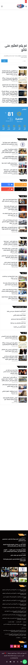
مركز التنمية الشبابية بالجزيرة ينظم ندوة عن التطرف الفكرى (9, 385)
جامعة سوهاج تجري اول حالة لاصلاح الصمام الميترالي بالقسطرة (9, 256)
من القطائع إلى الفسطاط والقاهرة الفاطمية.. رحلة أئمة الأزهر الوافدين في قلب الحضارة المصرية (9, 72)
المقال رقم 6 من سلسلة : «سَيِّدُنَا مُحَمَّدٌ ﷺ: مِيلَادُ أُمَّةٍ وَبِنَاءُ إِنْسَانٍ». (9, 79)
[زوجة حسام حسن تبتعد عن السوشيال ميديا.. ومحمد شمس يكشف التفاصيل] (23, 372)
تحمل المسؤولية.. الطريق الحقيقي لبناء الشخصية (9, 392)
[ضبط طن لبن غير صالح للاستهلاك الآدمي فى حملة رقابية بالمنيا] (14, 580)
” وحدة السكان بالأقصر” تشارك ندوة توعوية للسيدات (9, 164)
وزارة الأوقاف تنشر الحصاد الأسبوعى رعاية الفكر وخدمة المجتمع (9, 337)
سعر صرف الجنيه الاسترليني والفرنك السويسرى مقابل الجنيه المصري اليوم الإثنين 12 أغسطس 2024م (14, 631)
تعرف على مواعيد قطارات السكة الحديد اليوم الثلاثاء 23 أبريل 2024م (14, 625)
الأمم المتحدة (18, 621)
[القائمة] (2, 7)
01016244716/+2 (14, 658)
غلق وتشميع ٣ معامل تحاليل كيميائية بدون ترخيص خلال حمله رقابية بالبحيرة (10, 264)
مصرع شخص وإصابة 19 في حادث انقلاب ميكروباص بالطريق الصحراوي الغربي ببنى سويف (9, 221)
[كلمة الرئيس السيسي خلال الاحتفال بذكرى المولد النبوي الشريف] (23, 351)
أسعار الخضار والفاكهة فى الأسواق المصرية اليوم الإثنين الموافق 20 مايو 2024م (14, 594)
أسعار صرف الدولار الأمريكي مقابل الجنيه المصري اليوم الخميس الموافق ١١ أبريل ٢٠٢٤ (14, 615)
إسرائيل (24, 621)
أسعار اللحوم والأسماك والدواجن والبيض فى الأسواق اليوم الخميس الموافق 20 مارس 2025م (15, 612)
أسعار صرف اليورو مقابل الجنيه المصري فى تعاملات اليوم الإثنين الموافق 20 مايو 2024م (14, 619)
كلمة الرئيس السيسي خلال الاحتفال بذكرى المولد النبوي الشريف (9, 350)
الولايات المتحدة (11, 621)
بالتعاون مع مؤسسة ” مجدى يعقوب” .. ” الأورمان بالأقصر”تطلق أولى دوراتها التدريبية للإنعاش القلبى (9, 150)
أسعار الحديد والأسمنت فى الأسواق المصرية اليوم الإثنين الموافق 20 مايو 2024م (14, 590)
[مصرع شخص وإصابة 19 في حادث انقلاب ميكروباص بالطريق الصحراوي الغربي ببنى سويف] (23, 222)
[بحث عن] (26, 7)
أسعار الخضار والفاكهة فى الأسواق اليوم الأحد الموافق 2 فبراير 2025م (14, 597)
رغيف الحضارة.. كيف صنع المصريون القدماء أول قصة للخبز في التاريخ (9, 85)
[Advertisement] (14, 25)
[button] (24, 661)
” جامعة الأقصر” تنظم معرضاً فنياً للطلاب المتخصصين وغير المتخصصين (9, 143)
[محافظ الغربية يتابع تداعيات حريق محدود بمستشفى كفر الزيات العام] (23, 201)
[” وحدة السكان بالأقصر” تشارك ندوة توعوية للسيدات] (23, 165)
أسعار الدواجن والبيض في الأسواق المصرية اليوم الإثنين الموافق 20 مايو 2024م (14, 601)
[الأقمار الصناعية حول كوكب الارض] (5, 569)
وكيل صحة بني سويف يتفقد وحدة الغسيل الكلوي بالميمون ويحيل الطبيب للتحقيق (9, 250)
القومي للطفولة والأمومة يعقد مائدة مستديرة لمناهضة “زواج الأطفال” (10, 399)
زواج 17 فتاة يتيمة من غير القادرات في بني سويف (9, 277)
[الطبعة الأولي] (20, 6)
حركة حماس (23, 627)
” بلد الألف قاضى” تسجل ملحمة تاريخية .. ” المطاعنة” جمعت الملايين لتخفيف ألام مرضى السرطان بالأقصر (9, 379)
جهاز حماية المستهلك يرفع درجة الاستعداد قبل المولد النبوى (10, 284)
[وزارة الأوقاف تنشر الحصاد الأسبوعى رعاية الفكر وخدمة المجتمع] (23, 338)
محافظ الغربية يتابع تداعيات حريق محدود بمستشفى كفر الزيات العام (9, 200)
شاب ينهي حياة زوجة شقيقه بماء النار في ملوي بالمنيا (10, 214)
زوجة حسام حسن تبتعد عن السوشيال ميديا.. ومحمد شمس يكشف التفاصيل (10, 371)
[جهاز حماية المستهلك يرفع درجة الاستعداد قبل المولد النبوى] (23, 285)
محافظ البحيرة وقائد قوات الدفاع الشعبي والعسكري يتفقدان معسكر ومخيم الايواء (9, 291)
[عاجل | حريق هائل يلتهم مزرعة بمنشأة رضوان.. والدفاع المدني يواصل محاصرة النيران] (23, 208)
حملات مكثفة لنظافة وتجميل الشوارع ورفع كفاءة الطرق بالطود (9, 157)
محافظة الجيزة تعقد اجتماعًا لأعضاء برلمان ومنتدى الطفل (9, 298)
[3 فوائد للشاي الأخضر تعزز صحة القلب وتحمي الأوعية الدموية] (23, 580)
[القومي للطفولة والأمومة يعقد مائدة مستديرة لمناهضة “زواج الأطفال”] (23, 400)
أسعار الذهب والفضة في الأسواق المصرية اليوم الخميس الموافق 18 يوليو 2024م (14, 604)
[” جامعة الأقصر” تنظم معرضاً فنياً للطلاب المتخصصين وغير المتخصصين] (23, 144)
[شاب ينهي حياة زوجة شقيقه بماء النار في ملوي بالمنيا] (23, 215)
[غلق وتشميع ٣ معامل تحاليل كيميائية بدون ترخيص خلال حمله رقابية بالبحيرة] (23, 264)
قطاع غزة (24, 637)
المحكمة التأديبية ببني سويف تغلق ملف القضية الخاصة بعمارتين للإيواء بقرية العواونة (9, 229)
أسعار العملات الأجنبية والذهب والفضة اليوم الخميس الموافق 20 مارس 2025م (14, 608)
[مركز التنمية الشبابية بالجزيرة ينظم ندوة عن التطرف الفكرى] (23, 386)
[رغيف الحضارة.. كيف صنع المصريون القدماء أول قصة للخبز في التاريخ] (23, 87)
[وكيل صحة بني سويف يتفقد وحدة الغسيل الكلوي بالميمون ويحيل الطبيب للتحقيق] (23, 250)
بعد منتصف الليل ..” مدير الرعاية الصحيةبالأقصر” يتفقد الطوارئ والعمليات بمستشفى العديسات (10, 171)
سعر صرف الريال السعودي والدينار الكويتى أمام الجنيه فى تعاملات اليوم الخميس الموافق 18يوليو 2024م (15, 634)
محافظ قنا (18, 637)
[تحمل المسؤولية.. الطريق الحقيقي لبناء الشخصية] (23, 393)
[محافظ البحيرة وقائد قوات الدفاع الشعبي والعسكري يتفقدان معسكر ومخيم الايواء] (23, 291)
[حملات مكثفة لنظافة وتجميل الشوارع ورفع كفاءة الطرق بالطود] (23, 158)
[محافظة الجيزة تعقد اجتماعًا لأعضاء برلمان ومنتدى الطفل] (23, 299)
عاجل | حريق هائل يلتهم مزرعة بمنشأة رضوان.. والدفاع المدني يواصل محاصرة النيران (10, 207)
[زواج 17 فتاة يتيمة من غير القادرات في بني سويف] (23, 278)
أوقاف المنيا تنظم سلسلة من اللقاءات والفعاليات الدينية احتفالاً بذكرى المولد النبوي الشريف (10, 357)
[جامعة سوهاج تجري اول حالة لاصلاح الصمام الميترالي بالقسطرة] (23, 258)
